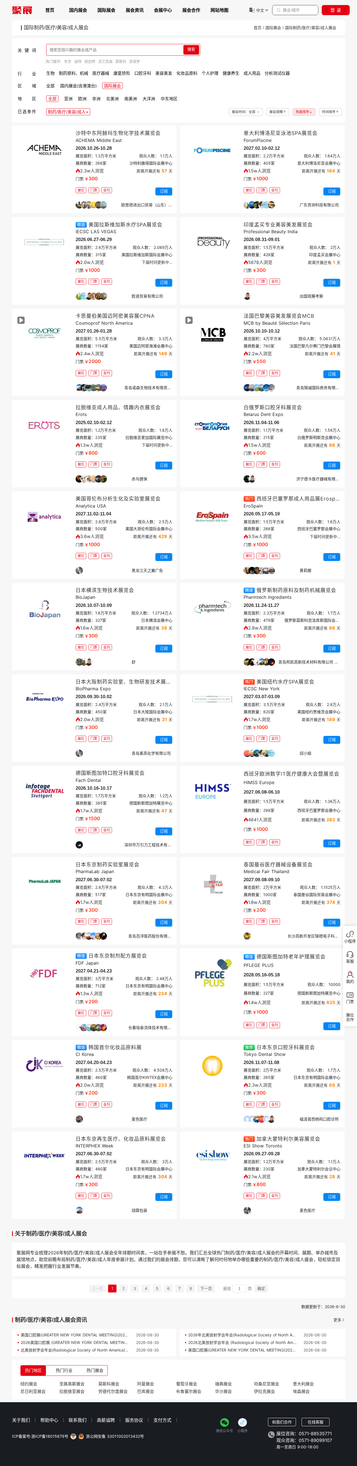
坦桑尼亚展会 (266, 1383)
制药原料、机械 (73, 73)
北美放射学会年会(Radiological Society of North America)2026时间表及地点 (89, 1350)
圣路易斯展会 (72, 1383)
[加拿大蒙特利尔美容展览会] (212, 1158)
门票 (93, 190)
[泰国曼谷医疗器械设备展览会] (212, 884)
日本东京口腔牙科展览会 (285, 1047)
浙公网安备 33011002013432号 (115, 1436)
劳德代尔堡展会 (113, 1391)
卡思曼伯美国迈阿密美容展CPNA (115, 316)
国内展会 (78, 10)
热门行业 (64, 1370)
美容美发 (163, 73)
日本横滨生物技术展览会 (105, 590)
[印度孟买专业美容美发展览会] (212, 244)
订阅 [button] (164, 191)
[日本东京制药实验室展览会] (44, 884)
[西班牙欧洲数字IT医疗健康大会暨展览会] (212, 792)
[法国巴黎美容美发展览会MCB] (212, 335)
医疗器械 (100, 73)
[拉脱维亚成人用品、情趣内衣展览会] (44, 427)
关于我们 (21, 1420)
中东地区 (169, 98)
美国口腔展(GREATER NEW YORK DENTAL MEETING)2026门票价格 (82, 1334)
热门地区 (33, 1370)
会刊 (106, 190)
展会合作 (191, 10)
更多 (337, 1320)
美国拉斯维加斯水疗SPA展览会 (125, 225)
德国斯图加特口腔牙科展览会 (110, 773)
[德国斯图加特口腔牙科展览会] (44, 792)
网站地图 (219, 10)
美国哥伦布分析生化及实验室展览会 (118, 499)
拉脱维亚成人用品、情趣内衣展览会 (118, 407)
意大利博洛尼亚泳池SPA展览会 (281, 133)
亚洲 (68, 98)
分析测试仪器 (277, 73)
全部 (50, 85)
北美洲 (112, 98)
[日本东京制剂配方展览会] (44, 975)
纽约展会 (28, 1383)
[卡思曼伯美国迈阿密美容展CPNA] (44, 335)
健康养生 (231, 73)
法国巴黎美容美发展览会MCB (279, 316)
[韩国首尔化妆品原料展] (44, 1067)
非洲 (96, 98)
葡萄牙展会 (186, 1383)
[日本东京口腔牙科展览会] (212, 1067)
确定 (261, 1288)
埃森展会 (301, 1391)
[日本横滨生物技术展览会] (44, 609)
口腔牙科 (142, 73)
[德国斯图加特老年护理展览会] (212, 975)
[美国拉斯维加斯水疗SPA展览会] (44, 244)
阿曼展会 (145, 1383)
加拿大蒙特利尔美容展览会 (288, 1139)
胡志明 (89, 61)
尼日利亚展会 (33, 1391)
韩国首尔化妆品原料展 (115, 1047)
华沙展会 (223, 1391)
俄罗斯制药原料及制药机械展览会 (296, 590)
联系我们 (78, 1420)
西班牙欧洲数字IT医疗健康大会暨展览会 (291, 774)
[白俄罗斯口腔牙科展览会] (212, 427)
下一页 (206, 1288)
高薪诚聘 (106, 1420)
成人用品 (252, 73)
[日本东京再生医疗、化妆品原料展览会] (44, 1158)
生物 (50, 73)
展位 (81, 190)
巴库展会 (145, 1391)
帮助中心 (49, 1420)
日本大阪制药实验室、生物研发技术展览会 (126, 682)
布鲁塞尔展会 (188, 1391)
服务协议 (134, 1420)
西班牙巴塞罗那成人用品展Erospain (299, 499)
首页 (49, 10)
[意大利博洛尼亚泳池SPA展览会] (212, 152)
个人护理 (210, 73)
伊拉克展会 (264, 1391)
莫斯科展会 (108, 1383)
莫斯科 (120, 61)
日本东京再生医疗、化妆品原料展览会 (121, 1139)
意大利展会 (303, 1383)
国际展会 (106, 10)
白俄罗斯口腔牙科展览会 (273, 407)
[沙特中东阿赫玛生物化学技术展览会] (44, 152)
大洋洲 (149, 98)
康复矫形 (121, 73)
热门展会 (95, 1370)
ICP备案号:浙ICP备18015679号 (40, 1436)
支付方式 (162, 1420)
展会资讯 (135, 10)
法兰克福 (105, 61)
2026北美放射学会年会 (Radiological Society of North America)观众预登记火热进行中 (265, 1342)
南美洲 (130, 98)
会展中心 (163, 10)
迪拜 (77, 61)
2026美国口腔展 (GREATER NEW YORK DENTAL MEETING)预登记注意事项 (88, 1342)
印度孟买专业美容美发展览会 (278, 225)
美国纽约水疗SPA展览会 (285, 682)
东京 (67, 61)
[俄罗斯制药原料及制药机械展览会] (212, 609)
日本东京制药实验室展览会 (107, 865)
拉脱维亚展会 (72, 1391)
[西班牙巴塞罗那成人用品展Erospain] (212, 518)
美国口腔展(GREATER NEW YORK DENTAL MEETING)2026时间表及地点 (253, 1350)
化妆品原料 (186, 73)
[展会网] (22, 10)
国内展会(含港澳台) (78, 85)
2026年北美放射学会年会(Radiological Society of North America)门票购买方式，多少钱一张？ (272, 1334)
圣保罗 (134, 61)
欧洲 (82, 98)
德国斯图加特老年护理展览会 (291, 957)
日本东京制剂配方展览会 (117, 956)
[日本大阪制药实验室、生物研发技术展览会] (44, 701)
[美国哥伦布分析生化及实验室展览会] (44, 518)
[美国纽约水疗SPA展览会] (212, 701)
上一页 (97, 1289)
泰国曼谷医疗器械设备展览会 (278, 865)
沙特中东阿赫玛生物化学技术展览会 (118, 133)
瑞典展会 (223, 1383)
